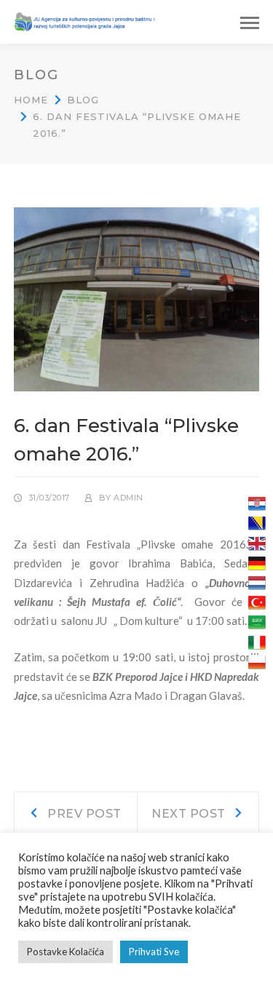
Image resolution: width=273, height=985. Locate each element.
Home (31, 99)
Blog (83, 99)
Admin (128, 497)
